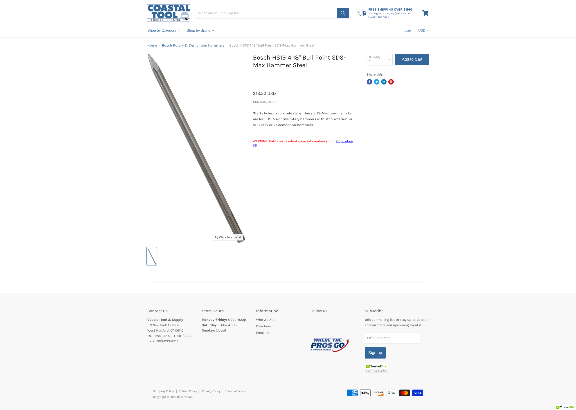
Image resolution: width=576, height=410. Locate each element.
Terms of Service (236, 391)
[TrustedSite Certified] (376, 368)
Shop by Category (162, 30)
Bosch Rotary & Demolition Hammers (193, 45)
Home (152, 45)
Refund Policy (188, 391)
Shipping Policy (163, 391)
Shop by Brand (199, 30)
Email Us (263, 333)
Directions (264, 326)
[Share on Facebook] (369, 82)
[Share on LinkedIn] (384, 82)
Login (408, 30)
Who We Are (265, 320)
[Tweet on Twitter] (376, 82)
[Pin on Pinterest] (391, 82)
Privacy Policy (211, 391)
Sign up (375, 352)
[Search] (343, 13)
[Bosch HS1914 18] (152, 256)
